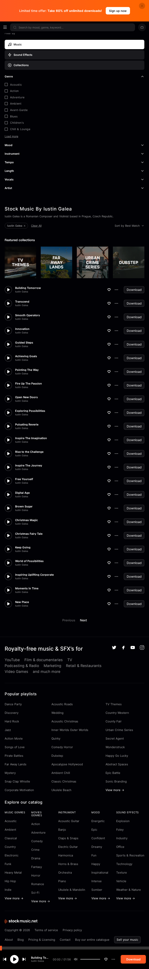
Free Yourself (24, 479)
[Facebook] (123, 647)
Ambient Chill (60, 773)
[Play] (14, 959)
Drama (35, 858)
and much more (46, 671)
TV (69, 660)
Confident (98, 838)
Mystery (10, 773)
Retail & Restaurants (83, 665)
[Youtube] (132, 647)
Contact (65, 939)
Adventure (38, 832)
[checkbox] (74, 85)
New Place (22, 602)
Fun (93, 855)
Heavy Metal (13, 872)
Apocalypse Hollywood (67, 764)
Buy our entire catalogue (92, 939)
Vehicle (121, 881)
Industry (121, 838)
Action (35, 824)
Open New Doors (26, 397)
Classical (11, 838)
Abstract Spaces (117, 764)
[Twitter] (114, 647)
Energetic (98, 821)
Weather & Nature (128, 890)
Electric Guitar (68, 847)
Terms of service (46, 930)
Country (10, 847)
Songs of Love (15, 747)
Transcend (22, 301)
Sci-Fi (35, 892)
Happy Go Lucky (117, 756)
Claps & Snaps (68, 838)
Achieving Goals (26, 356)
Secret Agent (115, 738)
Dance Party (13, 704)
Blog (20, 939)
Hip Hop (10, 881)
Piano (62, 881)
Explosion (123, 821)
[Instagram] (142, 647)
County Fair (114, 721)
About (9, 939)
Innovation (22, 329)
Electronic (11, 855)
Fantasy (36, 867)
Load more (11, 136)
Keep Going (22, 547)
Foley (120, 829)
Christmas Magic (26, 520)
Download (134, 290)
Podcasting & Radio (22, 665)
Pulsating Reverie (26, 424)
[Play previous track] (5, 959)
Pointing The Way (27, 370)
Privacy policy (72, 930)
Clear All (36, 225)
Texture (121, 872)
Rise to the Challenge (29, 451)
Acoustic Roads (62, 704)
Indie (8, 890)
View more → (115, 790)
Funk (8, 864)
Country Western (117, 713)
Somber (96, 890)
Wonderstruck (115, 747)
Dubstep (57, 756)
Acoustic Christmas (64, 721)
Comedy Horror (62, 747)
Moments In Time (26, 588)
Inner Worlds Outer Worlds (69, 730)
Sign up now (118, 11)
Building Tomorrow (40, 957)
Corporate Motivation (19, 790)
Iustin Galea (37, 960)
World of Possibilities (29, 561)
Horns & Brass (68, 864)
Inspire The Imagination (31, 438)
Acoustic (10, 821)
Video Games (16, 671)
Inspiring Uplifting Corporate (34, 574)
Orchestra (65, 872)
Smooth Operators (27, 315)
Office (120, 847)
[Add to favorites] (106, 959)
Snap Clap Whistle (17, 781)
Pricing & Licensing (41, 939)
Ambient (10, 829)
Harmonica (65, 855)
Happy (95, 864)
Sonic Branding (116, 781)
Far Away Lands (15, 764)
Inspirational (99, 872)
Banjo (62, 829)
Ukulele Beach (61, 790)
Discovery (11, 713)
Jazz (8, 730)
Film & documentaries (43, 660)
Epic (94, 829)
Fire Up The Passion (28, 383)
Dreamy (96, 847)
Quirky (55, 738)
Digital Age (22, 492)
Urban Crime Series (119, 730)
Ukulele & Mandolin (71, 890)
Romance (37, 884)
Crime (35, 850)
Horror (35, 875)
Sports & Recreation (130, 855)
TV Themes (114, 704)
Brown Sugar (24, 506)
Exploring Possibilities (30, 410)
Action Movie (14, 738)
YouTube (12, 660)
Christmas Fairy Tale (28, 533)
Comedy (37, 841)
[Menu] (5, 27)
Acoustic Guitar (68, 821)
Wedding (57, 713)
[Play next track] (24, 959)
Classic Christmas (63, 781)
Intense (96, 881)
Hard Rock (12, 721)
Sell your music (127, 939)
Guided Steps (24, 342)
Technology (124, 864)
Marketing (52, 665)
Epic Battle (113, 773)
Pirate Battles (14, 756)
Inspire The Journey (28, 465)
